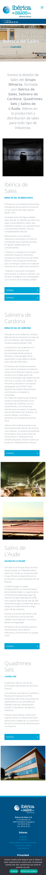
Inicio (6, 47)
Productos (23, 839)
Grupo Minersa (23, 848)
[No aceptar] (43, 865)
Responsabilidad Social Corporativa (23, 842)
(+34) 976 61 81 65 (11, 22)
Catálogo (10, 290)
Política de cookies (29, 871)
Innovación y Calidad (23, 845)
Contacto (10, 297)
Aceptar (14, 871)
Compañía (23, 837)
